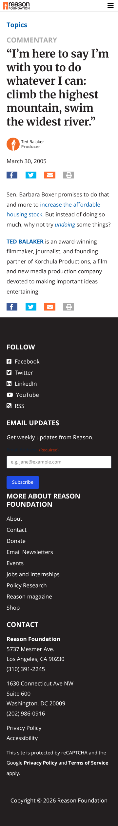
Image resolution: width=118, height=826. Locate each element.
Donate (16, 541)
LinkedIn (26, 383)
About (14, 518)
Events (15, 563)
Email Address (33, 450)
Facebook (27, 361)
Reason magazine (29, 596)
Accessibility (22, 738)
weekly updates (37, 437)
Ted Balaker (25, 241)
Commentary (32, 40)
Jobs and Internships (33, 574)
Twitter (24, 372)
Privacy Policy (24, 728)
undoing (65, 224)
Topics (17, 24)
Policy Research (27, 585)
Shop (13, 607)
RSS (19, 406)
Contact (17, 529)
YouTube (27, 394)
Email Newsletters (30, 552)
